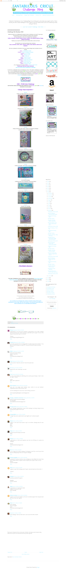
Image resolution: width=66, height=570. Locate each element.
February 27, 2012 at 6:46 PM (16, 368)
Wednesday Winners (51, 294)
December (50, 193)
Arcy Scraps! (27, 53)
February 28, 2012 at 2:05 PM (28, 398)
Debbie (11, 486)
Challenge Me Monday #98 (52, 247)
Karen (11, 361)
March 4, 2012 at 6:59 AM (22, 495)
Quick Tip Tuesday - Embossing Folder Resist (51, 259)
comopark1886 (13, 414)
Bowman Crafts (27, 63)
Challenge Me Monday (14, 323)
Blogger (38, 567)
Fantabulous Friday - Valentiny (52, 269)
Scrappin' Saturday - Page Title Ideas (53, 235)
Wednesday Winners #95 (53, 273)
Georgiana (12, 476)
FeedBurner (54, 308)
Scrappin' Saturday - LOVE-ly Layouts (52, 251)
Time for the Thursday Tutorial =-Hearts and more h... (52, 254)
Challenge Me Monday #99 (52, 231)
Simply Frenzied (27, 57)
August (49, 200)
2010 (48, 279)
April (49, 207)
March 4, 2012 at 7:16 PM (16, 513)
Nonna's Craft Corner (33, 64)
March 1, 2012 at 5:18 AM (20, 414)
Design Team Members (29, 15)
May (49, 205)
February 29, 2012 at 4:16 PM (21, 406)
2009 (48, 281)
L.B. (10, 368)
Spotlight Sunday (51, 218)
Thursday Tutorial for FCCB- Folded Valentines (53, 272)
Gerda (11, 503)
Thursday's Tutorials (50, 292)
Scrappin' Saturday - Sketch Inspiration (52, 221)
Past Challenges (52, 298)
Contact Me (38, 15)
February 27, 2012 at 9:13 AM (18, 330)
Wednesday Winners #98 (53, 226)
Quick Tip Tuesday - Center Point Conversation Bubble (52, 243)
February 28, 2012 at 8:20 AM (21, 385)
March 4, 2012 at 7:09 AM (17, 503)
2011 (48, 278)
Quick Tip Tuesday (50, 290)
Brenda (11, 421)
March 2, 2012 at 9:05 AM (22, 457)
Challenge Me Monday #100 (52, 216)
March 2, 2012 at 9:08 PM (19, 476)
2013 (48, 190)
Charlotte (12, 342)
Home (13, 15)
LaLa (11, 374)
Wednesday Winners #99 (53, 211)
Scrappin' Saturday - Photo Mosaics (52, 266)
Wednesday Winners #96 (53, 256)
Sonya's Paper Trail (27, 62)
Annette (11, 438)
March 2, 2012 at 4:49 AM (18, 438)
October (49, 196)
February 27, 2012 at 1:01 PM (19, 351)
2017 (48, 183)
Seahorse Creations (13, 495)
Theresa (11, 330)
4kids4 (11, 467)
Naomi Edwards (13, 385)
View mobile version (25, 554)
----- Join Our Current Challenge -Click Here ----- (33, 27)
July (49, 202)
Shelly (11, 431)
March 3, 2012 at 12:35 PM (18, 486)
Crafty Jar (27, 55)
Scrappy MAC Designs (27, 59)
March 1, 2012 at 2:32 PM (17, 431)
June (49, 203)
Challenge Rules (19, 15)
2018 (48, 181)
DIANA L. (11, 351)
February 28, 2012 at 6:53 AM (17, 374)
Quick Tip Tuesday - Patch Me (53, 228)
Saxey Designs (27, 58)
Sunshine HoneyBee (13, 457)
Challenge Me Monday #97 (52, 262)
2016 (48, 185)
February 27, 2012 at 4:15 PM (18, 361)
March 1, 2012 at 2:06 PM (17, 421)
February (50, 210)
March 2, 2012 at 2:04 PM (17, 467)
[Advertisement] (26, 543)
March (49, 208)
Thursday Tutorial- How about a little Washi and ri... (52, 223)
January (49, 275)
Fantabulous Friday (50, 288)
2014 (48, 188)
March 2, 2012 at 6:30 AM (16, 450)
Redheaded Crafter (27, 50)
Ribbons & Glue (27, 54)
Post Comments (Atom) (17, 557)
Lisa (11, 513)
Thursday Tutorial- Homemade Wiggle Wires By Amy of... (52, 238)
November (50, 195)
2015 (48, 186)
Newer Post (10, 552)
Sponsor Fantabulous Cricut (48, 15)
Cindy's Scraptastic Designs (27, 52)
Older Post (41, 552)
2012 (48, 191)
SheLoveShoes (27, 61)
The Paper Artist (13, 406)
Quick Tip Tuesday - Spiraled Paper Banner (52, 214)
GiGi (10, 450)
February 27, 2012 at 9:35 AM (19, 342)
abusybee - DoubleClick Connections (16, 398)
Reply (11, 339)
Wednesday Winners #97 (53, 241)
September (50, 198)
